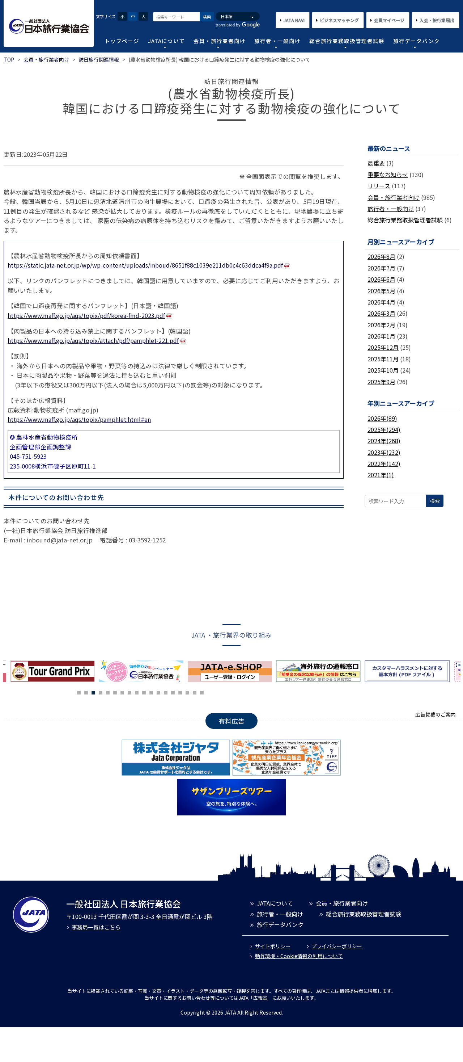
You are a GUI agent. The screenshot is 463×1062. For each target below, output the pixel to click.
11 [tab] (151, 691)
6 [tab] (115, 691)
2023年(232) (384, 452)
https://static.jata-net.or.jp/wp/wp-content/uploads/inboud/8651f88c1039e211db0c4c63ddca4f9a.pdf (145, 265)
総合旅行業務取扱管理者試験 (347, 41)
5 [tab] (107, 691)
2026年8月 (381, 256)
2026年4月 (381, 302)
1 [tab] (78, 691)
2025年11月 (383, 358)
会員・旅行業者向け (220, 41)
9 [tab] (136, 691)
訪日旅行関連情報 (98, 59)
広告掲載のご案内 (435, 714)
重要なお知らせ (388, 174)
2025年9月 (381, 381)
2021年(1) (381, 474)
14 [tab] (173, 691)
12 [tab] (158, 691)
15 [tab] (180, 691)
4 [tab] (100, 691)
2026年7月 (381, 268)
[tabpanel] (143, 671)
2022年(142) (384, 463)
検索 (207, 17)
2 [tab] (86, 691)
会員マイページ (389, 20)
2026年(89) (382, 418)
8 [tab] (129, 691)
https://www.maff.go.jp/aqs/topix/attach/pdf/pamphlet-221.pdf (93, 340)
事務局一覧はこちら (96, 927)
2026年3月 (381, 313)
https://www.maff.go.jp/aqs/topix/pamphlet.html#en (79, 419)
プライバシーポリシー (336, 946)
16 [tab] (187, 691)
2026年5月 (381, 290)
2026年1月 (381, 336)
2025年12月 (383, 347)
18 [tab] (201, 691)
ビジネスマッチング (339, 20)
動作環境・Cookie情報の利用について (299, 956)
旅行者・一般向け (277, 41)
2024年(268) (384, 440)
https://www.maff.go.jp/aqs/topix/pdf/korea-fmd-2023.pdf (86, 315)
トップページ (122, 41)
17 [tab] (194, 691)
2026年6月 (381, 279)
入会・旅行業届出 (437, 20)
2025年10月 (383, 370)
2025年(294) (384, 429)
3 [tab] (93, 691)
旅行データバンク (416, 41)
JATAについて (166, 41)
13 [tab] (165, 691)
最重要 (376, 163)
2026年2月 (381, 324)
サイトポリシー (272, 946)
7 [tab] (122, 691)
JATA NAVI (294, 20)
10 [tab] (144, 691)
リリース (379, 185)
